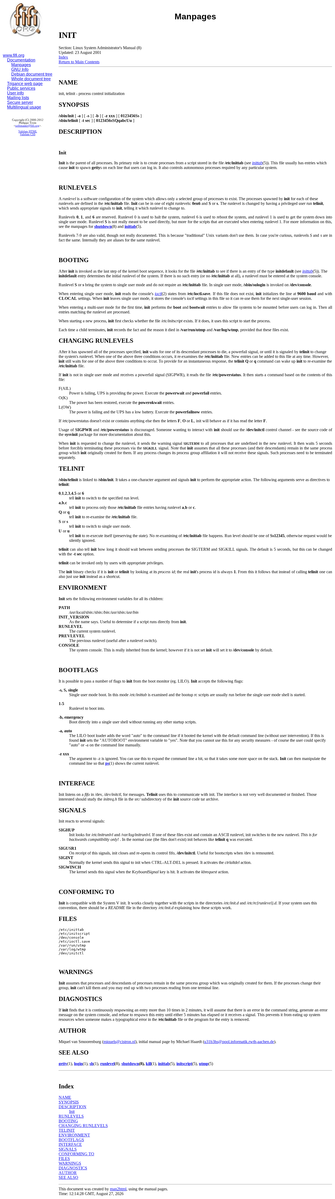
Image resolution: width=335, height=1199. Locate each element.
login (78, 1063)
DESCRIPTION (72, 1107)
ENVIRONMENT (74, 1135)
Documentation (21, 60)
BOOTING (68, 1121)
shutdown (103, 226)
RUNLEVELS (71, 1116)
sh (91, 1063)
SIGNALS (68, 1149)
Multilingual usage (24, 107)
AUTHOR (68, 1172)
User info (15, 93)
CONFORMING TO (76, 1154)
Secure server (20, 102)
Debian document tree (31, 74)
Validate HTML (27, 131)
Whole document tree (31, 79)
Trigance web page (25, 83)
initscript (184, 1063)
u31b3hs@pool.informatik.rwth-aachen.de (239, 1041)
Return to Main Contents (79, 62)
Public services (21, 88)
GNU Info (20, 69)
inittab (257, 163)
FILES (64, 1158)
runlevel (107, 1063)
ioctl (158, 293)
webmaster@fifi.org (27, 125)
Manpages (21, 65)
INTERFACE (70, 1144)
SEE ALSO (68, 1177)
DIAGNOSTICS (73, 1168)
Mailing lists (18, 97)
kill (148, 1063)
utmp (203, 1063)
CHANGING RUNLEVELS (83, 1125)
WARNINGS (70, 1163)
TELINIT (67, 1130)
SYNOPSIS (69, 1102)
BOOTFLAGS (71, 1140)
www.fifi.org (13, 55)
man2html (118, 1189)
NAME (65, 1097)
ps (107, 763)
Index (63, 57)
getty (63, 1063)
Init (72, 1111)
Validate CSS (27, 134)
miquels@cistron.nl (119, 1041)
